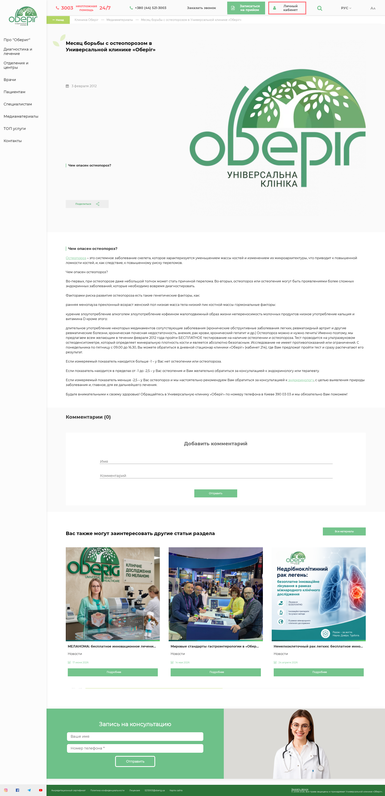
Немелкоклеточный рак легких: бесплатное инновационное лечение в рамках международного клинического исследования (319, 646)
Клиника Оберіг (86, 20)
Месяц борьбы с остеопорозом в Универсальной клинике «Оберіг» (191, 20)
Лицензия (134, 790)
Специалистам (18, 104)
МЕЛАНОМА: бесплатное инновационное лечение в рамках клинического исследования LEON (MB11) (113, 646)
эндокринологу (301, 380)
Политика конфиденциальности (107, 790)
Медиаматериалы (21, 116)
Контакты (13, 141)
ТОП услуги (15, 128)
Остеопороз (76, 258)
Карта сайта (176, 790)
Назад (60, 19)
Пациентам (14, 92)
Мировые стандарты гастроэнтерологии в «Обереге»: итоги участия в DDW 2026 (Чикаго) (216, 646)
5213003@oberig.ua (155, 790)
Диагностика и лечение (18, 51)
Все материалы (344, 531)
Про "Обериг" (17, 40)
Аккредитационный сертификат (68, 790)
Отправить (215, 493)
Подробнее (114, 672)
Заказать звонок (299, 789)
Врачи (10, 80)
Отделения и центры (16, 65)
